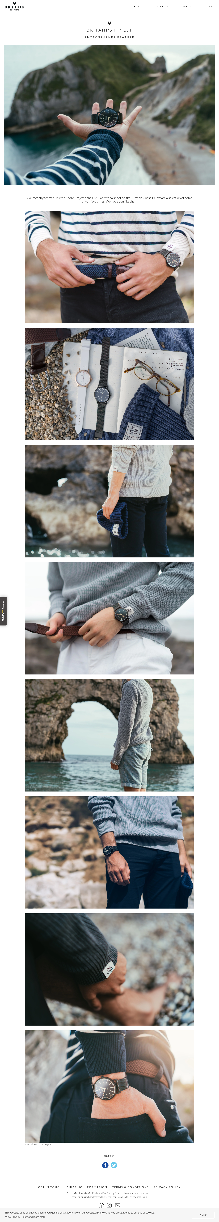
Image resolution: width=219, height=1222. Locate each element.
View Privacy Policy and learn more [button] (25, 1217)
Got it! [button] (203, 1215)
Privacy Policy (167, 1187)
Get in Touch (50, 1187)
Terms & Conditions (130, 1187)
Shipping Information (87, 1187)
